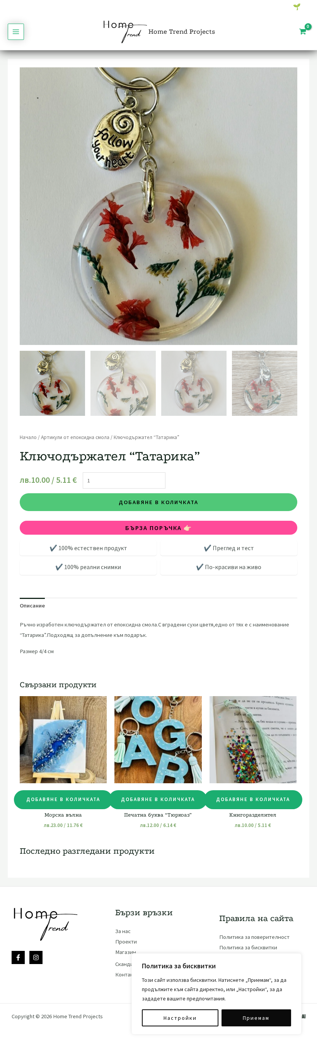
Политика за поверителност (254, 936)
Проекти (126, 941)
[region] (216, 994)
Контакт (125, 974)
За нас (123, 931)
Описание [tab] (32, 605)
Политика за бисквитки (248, 947)
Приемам (256, 1017)
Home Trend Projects (181, 31)
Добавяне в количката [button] (63, 799)
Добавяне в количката (158, 502)
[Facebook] (18, 957)
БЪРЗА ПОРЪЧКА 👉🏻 (158, 528)
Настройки (180, 1017)
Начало (28, 437)
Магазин (125, 952)
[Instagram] (36, 957)
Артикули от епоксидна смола (75, 437)
